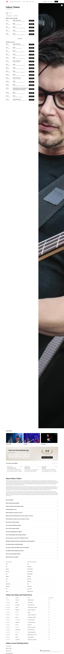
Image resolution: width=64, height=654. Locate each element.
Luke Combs (29, 588)
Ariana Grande (29, 571)
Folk (6, 581)
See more (20, 471)
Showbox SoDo (30, 602)
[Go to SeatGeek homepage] (7, 2)
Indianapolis (17, 622)
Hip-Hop (7, 571)
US (16, 18)
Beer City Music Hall (31, 629)
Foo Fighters (29, 586)
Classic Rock (8, 583)
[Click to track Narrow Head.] (21, 434)
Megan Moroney (30, 591)
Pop (6, 566)
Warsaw (29, 612)
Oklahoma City (17, 629)
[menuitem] (24, 2)
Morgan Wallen (30, 573)
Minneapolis (17, 604)
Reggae (7, 576)
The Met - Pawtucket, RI (32, 614)
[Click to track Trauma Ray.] (56, 434)
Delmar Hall (29, 624)
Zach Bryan (29, 578)
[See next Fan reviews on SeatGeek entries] (56, 463)
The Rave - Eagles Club (31, 609)
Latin (7, 578)
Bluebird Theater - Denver (32, 634)
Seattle (16, 602)
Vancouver (17, 599)
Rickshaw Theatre (31, 599)
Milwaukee (17, 609)
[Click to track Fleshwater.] (39, 434)
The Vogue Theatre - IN (31, 622)
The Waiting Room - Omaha (32, 607)
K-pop (7, 591)
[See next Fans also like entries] (57, 430)
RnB (6, 573)
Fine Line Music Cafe (31, 604)
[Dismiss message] (61, 651)
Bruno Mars (29, 566)
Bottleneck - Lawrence (31, 627)
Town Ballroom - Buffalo (32, 617)
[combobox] (15, 1)
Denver (16, 634)
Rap (6, 588)
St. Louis (16, 624)
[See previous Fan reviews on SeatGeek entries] (52, 463)
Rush (28, 583)
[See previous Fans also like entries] (52, 430)
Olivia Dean (29, 581)
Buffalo (16, 617)
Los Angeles (17, 639)
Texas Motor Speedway (32, 632)
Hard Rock (8, 586)
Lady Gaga (29, 576)
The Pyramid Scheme (31, 619)
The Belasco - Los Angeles (32, 639)
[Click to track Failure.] (62, 5)
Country (7, 568)
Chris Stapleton (30, 568)
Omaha (16, 607)
